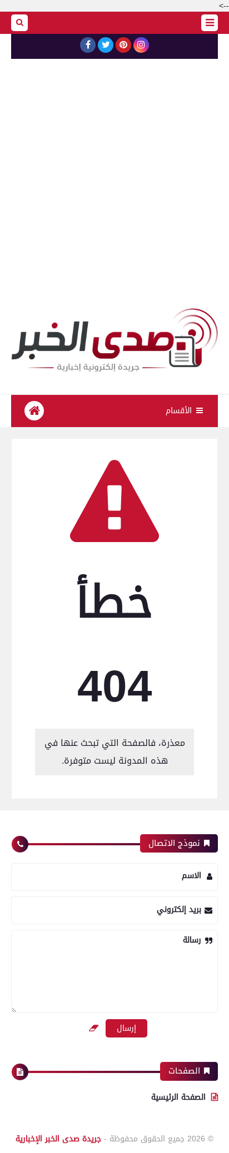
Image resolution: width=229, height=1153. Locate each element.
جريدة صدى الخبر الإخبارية (58, 1138)
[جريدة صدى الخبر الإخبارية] (114, 340)
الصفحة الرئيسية (178, 1097)
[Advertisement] (114, 188)
